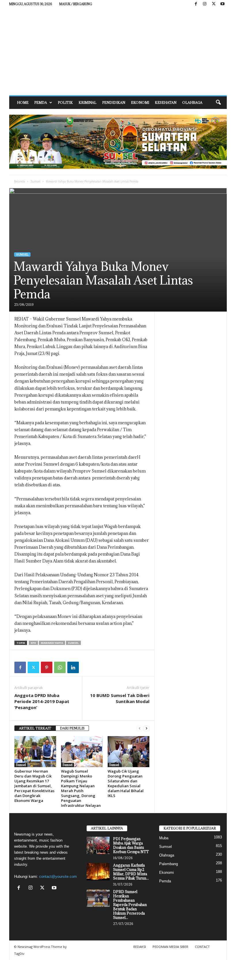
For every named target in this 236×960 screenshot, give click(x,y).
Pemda (40, 102)
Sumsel (35, 181)
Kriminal (87, 102)
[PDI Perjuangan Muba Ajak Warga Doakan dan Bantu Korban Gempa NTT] (98, 845)
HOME (22, 102)
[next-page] (146, 728)
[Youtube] (222, 4)
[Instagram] (204, 4)
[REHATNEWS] (118, 51)
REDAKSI (139, 946)
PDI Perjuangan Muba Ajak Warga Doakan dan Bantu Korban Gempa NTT (131, 845)
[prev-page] (139, 728)
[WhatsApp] (60, 667)
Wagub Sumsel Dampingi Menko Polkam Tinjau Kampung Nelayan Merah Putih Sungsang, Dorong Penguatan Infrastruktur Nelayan (81, 788)
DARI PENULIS (72, 728)
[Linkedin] (73, 667)
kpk (33, 643)
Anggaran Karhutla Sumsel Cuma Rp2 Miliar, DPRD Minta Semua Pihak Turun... (131, 871)
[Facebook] (195, 4)
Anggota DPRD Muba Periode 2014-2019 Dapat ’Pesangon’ (41, 701)
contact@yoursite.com (58, 876)
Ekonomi (140, 102)
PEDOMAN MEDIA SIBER (170, 946)
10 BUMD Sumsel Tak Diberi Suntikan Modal (119, 698)
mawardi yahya (52, 643)
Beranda (19, 181)
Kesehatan (165, 102)
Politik (65, 102)
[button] (218, 102)
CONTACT (202, 946)
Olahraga (192, 102)
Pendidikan (113, 102)
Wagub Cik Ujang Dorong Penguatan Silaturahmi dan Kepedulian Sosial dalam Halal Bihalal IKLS (126, 783)
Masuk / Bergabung (75, 4)
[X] (213, 4)
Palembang (168, 864)
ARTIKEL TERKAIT (35, 728)
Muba (163, 838)
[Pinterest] (46, 667)
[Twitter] (33, 667)
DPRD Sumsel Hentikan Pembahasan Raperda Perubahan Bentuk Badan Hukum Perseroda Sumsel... (130, 904)
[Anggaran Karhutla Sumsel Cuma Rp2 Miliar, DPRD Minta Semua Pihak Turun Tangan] (98, 871)
